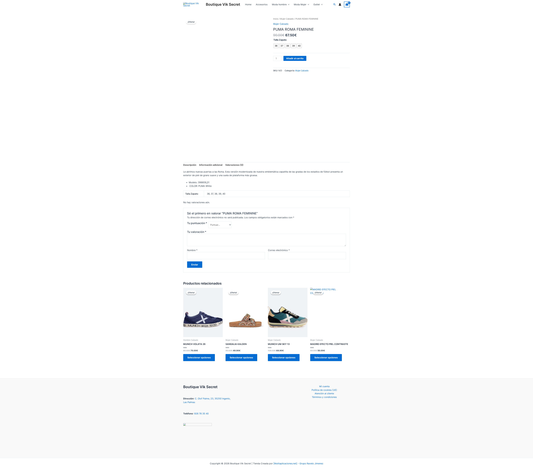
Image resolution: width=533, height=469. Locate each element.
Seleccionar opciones (199, 357)
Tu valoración (196, 232)
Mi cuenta (324, 386)
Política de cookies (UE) (324, 390)
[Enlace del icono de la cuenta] (340, 4)
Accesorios (261, 4)
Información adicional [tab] (210, 164)
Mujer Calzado (287, 19)
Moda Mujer (300, 4)
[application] (288, 4)
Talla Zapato (280, 39)
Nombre (192, 250)
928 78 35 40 (201, 413)
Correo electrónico (279, 250)
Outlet (316, 4)
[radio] (276, 46)
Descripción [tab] (189, 164)
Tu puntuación (197, 223)
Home (248, 4)
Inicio (275, 19)
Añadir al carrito (295, 58)
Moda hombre (279, 4)
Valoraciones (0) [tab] (234, 164)
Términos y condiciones (324, 397)
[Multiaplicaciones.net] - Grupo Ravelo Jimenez (298, 463)
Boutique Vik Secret (223, 4)
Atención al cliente (324, 393)
